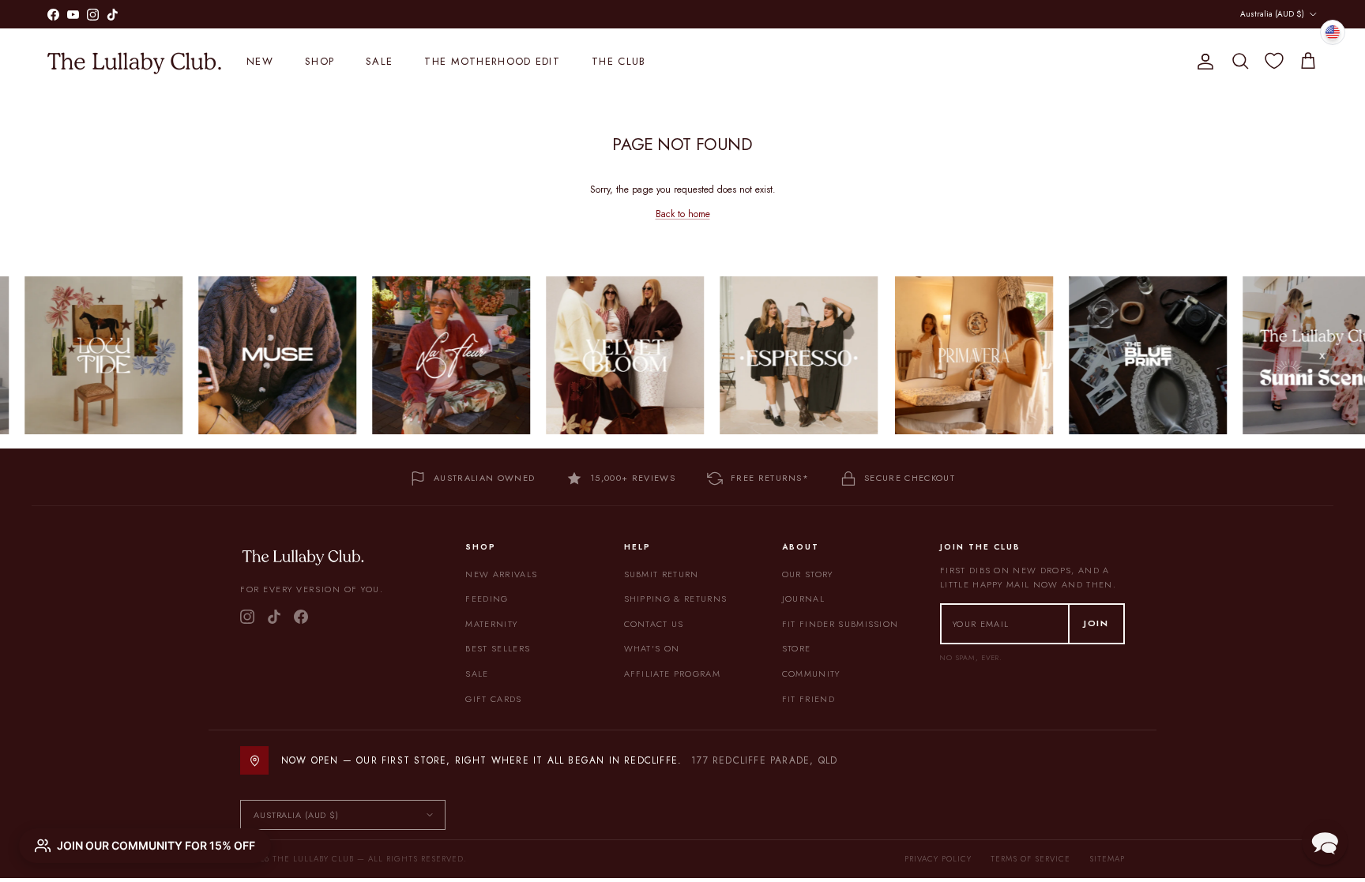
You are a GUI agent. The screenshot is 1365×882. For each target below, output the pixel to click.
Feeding (486, 598)
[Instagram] (247, 617)
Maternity (491, 623)
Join (1096, 623)
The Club (618, 61)
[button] (1325, 842)
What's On (652, 648)
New (259, 61)
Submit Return (661, 574)
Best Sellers (497, 648)
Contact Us (654, 623)
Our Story (807, 574)
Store (796, 648)
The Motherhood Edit (492, 61)
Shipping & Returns (676, 598)
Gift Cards (493, 698)
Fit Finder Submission (840, 623)
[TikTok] (274, 617)
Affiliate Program (672, 673)
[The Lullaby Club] (134, 61)
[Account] (1202, 61)
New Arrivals (501, 574)
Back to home (683, 214)
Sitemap (1107, 859)
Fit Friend (808, 698)
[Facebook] (301, 617)
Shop (319, 61)
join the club (643, 13)
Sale (379, 61)
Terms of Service (1030, 859)
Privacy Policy (938, 859)
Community (811, 673)
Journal (803, 598)
